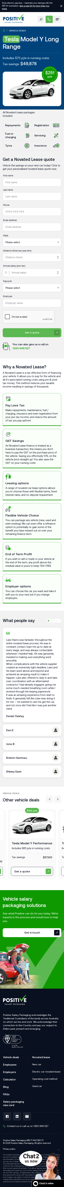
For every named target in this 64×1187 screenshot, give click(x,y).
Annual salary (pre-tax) (14, 266)
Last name (8, 190)
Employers (9, 1072)
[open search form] (41, 19)
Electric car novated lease (46, 1071)
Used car (37, 1086)
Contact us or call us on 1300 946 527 (27, 1126)
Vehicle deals (17, 30)
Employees (9, 1064)
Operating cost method (44, 1078)
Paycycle (7, 281)
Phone (6, 205)
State (5, 235)
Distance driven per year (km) (17, 250)
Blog (6, 1086)
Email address (10, 220)
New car (36, 1064)
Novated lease (41, 1057)
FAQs (6, 1094)
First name (8, 175)
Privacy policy (9, 1149)
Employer (7, 296)
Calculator (9, 1079)
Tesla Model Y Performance (32, 843)
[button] (49, 799)
